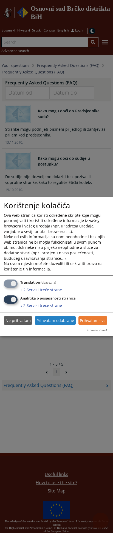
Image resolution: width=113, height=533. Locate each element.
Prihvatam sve (93, 320)
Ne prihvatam (18, 320)
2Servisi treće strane (41, 289)
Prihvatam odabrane (55, 320)
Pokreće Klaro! (97, 330)
